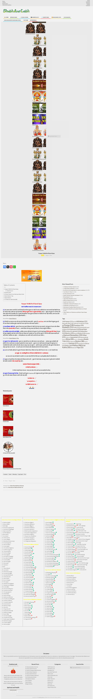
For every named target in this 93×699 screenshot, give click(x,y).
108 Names (67, 321)
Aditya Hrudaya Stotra (68, 300)
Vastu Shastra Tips (9, 296)
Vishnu (77, 345)
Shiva (70, 339)
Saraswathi (84, 337)
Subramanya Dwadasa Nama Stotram (71, 307)
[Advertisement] (31, 501)
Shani (64, 339)
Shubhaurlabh (13, 690)
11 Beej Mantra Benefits (68, 288)
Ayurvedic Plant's (67, 323)
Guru (66, 329)
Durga (69, 325)
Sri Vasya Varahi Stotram (37, 56)
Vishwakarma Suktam (36, 90)
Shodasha (76, 339)
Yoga (79, 347)
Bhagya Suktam (28, 683)
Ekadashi (67, 327)
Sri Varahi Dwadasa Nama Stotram (30, 33)
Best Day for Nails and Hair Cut (15, 487)
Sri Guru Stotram (67, 293)
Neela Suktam (35, 113)
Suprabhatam (81, 343)
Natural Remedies (73, 335)
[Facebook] (4, 266)
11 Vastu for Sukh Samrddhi (11, 299)
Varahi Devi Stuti (67, 302)
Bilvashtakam (66, 297)
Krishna (68, 331)
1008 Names (50, 667)
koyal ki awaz (8, 292)
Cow (80, 323)
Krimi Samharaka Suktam (37, 79)
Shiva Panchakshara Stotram (17, 485)
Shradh (81, 339)
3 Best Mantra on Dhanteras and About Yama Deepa (75, 312)
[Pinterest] (11, 266)
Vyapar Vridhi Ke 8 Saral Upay (11, 289)
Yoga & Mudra (51, 687)
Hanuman (74, 329)
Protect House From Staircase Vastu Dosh (14, 294)
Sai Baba (68, 337)
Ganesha (83, 327)
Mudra (81, 333)
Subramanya (65, 343)
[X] (8, 266)
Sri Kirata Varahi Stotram (37, 136)
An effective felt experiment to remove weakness (74, 290)
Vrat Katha (50, 685)
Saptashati (75, 337)
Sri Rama (72, 341)
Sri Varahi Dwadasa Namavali (38, 67)
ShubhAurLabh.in (41, 697)
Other (49, 677)
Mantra (69, 333)
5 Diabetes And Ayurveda (69, 286)
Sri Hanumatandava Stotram (38, 124)
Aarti (74, 321)
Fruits (76, 327)
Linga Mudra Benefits (68, 298)
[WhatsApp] (14, 266)
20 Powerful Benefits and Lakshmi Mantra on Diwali (75, 308)
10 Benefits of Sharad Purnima (70, 303)
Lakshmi (76, 331)
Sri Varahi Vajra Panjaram (37, 45)
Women (73, 347)
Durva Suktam (35, 102)
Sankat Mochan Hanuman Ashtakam (71, 295)
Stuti (85, 341)
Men (75, 333)
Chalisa (75, 323)
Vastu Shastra (8, 297)
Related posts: (10, 290)
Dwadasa (79, 325)
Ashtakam (82, 321)
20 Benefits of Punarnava (69, 305)
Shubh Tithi (50, 678)
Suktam (73, 343)
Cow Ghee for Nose (67, 291)
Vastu (42, 255)
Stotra (79, 341)
